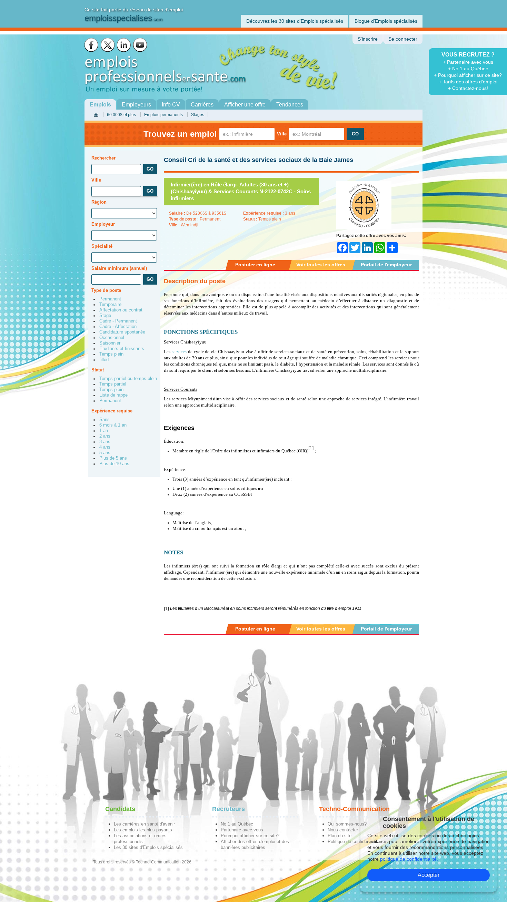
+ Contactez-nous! (468, 88)
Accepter (428, 875)
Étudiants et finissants (121, 348)
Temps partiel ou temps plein (128, 378)
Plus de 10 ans (114, 463)
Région (99, 202)
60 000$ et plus (121, 114)
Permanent (110, 299)
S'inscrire (368, 39)
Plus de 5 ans (113, 458)
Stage (105, 315)
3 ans (104, 441)
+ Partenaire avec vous (468, 62)
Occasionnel (111, 337)
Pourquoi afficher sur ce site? (250, 835)
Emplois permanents (163, 114)
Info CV (171, 104)
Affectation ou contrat (120, 310)
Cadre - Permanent (118, 321)
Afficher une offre (245, 104)
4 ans (104, 447)
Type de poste (106, 290)
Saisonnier (109, 343)
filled (104, 359)
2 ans (104, 436)
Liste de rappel (114, 395)
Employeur (103, 224)
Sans (104, 419)
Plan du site (339, 835)
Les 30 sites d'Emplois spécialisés (148, 847)
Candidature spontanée (122, 332)
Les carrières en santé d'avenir (144, 824)
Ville (282, 133)
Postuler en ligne (255, 264)
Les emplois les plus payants (143, 829)
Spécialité (101, 246)
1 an (103, 430)
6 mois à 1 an (113, 425)
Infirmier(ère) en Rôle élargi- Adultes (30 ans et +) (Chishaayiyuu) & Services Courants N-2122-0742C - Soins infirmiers (241, 191)
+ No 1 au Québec (468, 68)
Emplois (100, 104)
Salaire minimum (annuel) (119, 268)
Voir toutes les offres (320, 264)
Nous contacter (343, 829)
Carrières (202, 104)
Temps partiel (112, 384)
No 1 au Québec (237, 824)
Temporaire (110, 304)
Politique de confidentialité (354, 841)
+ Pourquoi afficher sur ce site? (468, 75)
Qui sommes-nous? (347, 824)
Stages (197, 114)
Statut (97, 369)
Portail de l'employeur (386, 264)
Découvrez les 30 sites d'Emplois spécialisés (294, 21)
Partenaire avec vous (242, 829)
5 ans (104, 452)
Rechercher (103, 158)
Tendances (289, 104)
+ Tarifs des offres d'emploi (468, 81)
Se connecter (402, 39)
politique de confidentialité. (409, 859)
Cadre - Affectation (118, 326)
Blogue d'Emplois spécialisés (386, 21)
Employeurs (136, 104)
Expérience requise (111, 410)
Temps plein (111, 354)
